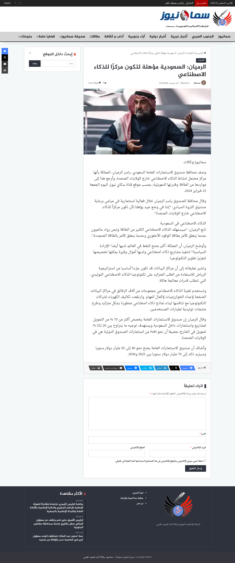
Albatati (197, 83)
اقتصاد (189, 53)
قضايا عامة (46, 36)
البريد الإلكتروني (198, 448)
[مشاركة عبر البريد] (5, 64)
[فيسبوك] (5, 51)
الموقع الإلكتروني (137, 448)
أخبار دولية (157, 36)
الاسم (203, 434)
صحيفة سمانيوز (73, 36)
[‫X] (5, 57)
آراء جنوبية (136, 36)
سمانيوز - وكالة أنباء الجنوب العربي (98, 557)
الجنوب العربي (203, 36)
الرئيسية (199, 53)
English (7, 3)
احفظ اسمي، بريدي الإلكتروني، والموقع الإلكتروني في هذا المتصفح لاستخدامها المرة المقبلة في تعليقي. (159, 461)
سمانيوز (224, 36)
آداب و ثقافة (114, 36)
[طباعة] (5, 70)
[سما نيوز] (196, 18)
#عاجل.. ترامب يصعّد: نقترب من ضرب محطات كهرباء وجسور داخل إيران (154, 3)
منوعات (26, 36)
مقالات (95, 36)
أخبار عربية (179, 36)
